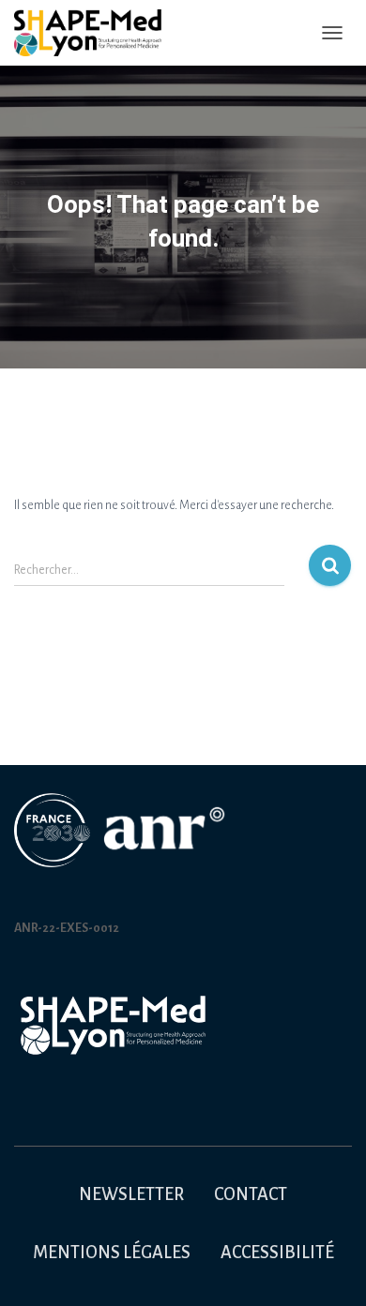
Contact (250, 1194)
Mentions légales (112, 1252)
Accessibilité (277, 1252)
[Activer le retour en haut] (329, 1268)
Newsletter (131, 1194)
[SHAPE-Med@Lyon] (94, 32)
